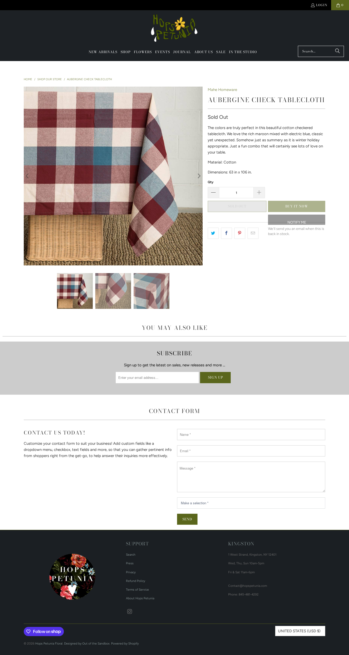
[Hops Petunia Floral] (175, 29)
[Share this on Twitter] (213, 233)
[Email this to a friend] (253, 233)
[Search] (337, 51)
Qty (210, 182)
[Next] (199, 176)
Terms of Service (137, 589)
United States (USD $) (299, 631)
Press (130, 563)
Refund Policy (135, 581)
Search (130, 554)
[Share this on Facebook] (226, 233)
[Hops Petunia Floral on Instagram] (130, 612)
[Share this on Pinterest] (239, 233)
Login (321, 5)
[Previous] (28, 176)
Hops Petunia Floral (49, 643)
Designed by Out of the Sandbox (87, 643)
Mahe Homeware (222, 89)
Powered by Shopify (125, 643)
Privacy (131, 572)
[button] (126, 52)
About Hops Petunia (140, 598)
